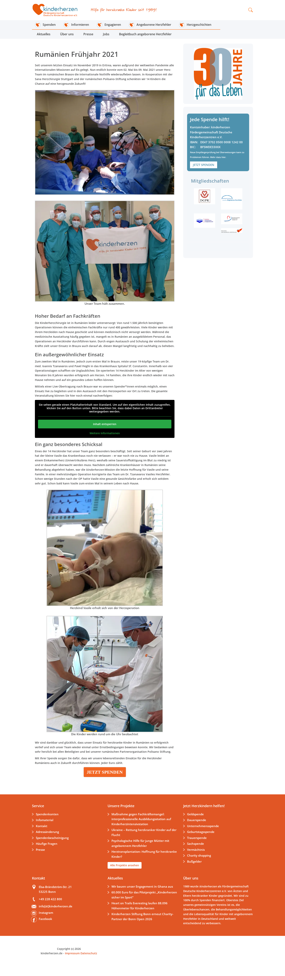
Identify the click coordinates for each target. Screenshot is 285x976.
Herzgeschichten (199, 24)
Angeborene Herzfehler (153, 24)
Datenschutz (88, 953)
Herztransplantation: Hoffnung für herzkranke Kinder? (144, 854)
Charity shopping (199, 855)
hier (224, 157)
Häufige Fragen (46, 844)
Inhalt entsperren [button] (104, 424)
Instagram (46, 913)
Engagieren (112, 24)
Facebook (45, 919)
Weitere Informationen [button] (105, 433)
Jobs (106, 34)
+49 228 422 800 (50, 899)
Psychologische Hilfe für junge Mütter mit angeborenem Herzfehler (140, 843)
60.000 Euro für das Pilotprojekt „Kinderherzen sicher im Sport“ (144, 894)
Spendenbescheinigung (52, 838)
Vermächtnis (196, 850)
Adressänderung (47, 832)
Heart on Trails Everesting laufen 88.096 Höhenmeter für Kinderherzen (139, 905)
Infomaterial (44, 820)
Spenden (49, 24)
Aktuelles (43, 34)
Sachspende (195, 844)
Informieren (80, 24)
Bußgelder (194, 861)
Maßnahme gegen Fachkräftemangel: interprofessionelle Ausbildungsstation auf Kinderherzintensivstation (141, 819)
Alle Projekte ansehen (124, 865)
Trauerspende (197, 838)
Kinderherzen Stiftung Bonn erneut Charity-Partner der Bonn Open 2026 (142, 916)
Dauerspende (196, 820)
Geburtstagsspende (200, 832)
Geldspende (195, 814)
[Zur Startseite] (57, 10)
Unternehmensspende (203, 826)
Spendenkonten (47, 814)
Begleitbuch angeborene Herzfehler (145, 34)
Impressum (72, 953)
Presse (88, 34)
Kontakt (41, 826)
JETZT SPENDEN (203, 165)
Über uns (67, 34)
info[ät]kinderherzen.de (55, 906)
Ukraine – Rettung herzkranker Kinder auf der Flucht (143, 832)
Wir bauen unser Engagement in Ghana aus (142, 886)
